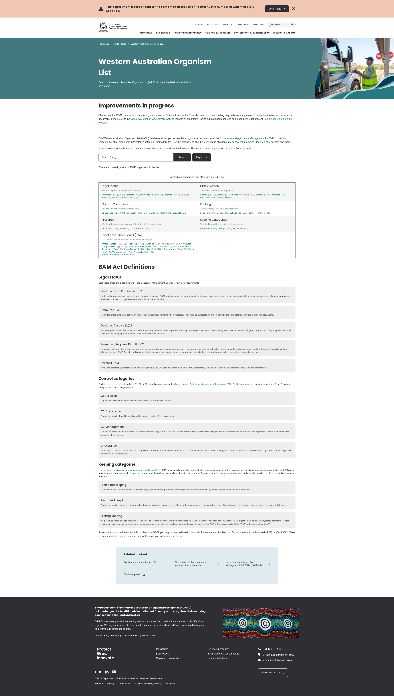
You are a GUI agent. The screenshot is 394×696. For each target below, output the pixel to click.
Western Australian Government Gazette (152, 119)
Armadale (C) (140, 252)
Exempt (222, 228)
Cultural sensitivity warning (148, 683)
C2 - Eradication (176, 213)
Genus (220, 213)
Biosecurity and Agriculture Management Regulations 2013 (202, 384)
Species (204, 213)
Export (199, 157)
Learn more (275, 8)
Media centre (243, 25)
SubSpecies (236, 213)
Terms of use (125, 683)
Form (250, 213)
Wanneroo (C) (119, 252)
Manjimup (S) (151, 244)
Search (292, 24)
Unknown (106, 228)
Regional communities (168, 658)
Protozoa (204, 197)
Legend (114, 190)
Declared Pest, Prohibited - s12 (140, 194)
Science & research (218, 649)
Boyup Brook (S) (131, 249)
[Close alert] (293, 8)
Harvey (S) (165, 246)
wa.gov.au (170, 683)
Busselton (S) (130, 244)
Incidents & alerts (217, 658)
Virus (247, 194)
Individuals (162, 649)
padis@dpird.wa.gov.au (118, 536)
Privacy (110, 683)
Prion (228, 197)
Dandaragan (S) (172, 249)
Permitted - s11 (109, 194)
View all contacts (271, 672)
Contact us (227, 25)
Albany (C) (170, 244)
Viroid (217, 197)
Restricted (238, 228)
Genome (262, 213)
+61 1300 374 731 (273, 649)
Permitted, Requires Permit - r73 (117, 197)
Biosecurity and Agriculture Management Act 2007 (247, 138)
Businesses (162, 653)
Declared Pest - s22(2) (174, 194)
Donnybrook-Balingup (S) (140, 246)
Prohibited (205, 228)
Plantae (204, 194)
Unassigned (108, 213)
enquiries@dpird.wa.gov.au (278, 660)
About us (199, 25)
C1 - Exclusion (129, 213)
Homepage (103, 44)
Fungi (235, 194)
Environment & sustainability (223, 653)
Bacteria (260, 194)
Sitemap (99, 683)
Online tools (258, 25)
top (387, 691)
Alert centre (212, 25)
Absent (139, 228)
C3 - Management (153, 213)
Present (124, 228)
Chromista (275, 194)
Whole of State (109, 244)
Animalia (220, 194)
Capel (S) (152, 249)
